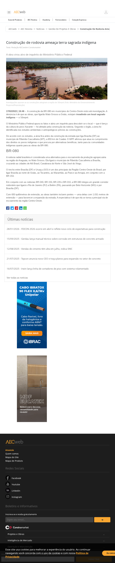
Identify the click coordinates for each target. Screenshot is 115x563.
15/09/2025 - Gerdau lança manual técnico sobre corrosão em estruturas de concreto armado (55, 238)
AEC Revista (32, 20)
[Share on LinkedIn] (20, 209)
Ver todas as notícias (17, 277)
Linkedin (16, 490)
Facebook (16, 478)
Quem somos (12, 453)
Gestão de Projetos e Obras (62, 29)
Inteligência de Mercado (20, 540)
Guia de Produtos (15, 20)
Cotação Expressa (79, 20)
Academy (46, 20)
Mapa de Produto (14, 460)
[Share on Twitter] (12, 209)
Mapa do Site (12, 457)
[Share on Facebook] (7, 209)
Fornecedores (60, 20)
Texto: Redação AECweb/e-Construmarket (23, 47)
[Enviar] (102, 519)
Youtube (16, 484)
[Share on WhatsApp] (25, 209)
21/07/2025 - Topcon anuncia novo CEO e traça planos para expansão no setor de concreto (54, 258)
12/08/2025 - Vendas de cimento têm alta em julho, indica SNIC (39, 248)
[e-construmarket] (17, 527)
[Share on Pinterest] (16, 209)
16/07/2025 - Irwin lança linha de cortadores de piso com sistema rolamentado (48, 268)
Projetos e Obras (16, 534)
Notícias (40, 29)
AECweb (13, 29)
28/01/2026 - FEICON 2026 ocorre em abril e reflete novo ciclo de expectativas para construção (56, 228)
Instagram (17, 497)
